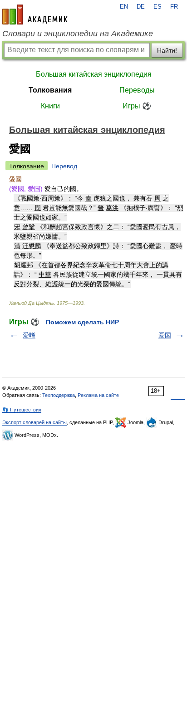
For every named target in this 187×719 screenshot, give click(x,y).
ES (157, 7)
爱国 (164, 335)
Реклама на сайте (98, 395)
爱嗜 (29, 335)
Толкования (50, 90)
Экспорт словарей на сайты (34, 422)
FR (174, 7)
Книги (50, 106)
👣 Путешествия (21, 409)
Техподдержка (58, 395)
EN (124, 7)
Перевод (64, 166)
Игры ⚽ (137, 106)
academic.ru (35, 14)
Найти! (167, 50)
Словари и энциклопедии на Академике (77, 33)
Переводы (137, 90)
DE (141, 7)
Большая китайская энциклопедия (94, 74)
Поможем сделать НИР (82, 322)
